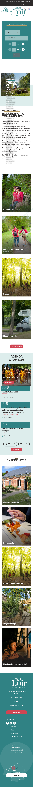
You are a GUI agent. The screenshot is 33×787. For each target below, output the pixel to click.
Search (16, 55)
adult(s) (19, 44)
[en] (29, 9)
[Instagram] (14, 723)
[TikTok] (10, 723)
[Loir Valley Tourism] (19, 11)
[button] (29, 9)
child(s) (19, 49)
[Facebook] (7, 723)
